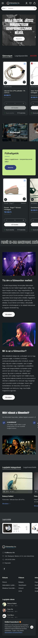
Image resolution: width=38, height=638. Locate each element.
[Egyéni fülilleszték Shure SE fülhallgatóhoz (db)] (7, 528)
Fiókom (21, 578)
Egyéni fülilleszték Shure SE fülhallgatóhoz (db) (17, 526)
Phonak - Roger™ (9, 203)
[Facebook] (4, 569)
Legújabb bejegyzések (11, 467)
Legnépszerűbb (21, 56)
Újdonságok (7, 56)
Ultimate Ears (8, 86)
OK (32, 627)
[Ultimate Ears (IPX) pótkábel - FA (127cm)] (15, 73)
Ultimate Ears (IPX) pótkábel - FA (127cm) (14, 92)
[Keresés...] (35, 8)
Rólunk (5, 578)
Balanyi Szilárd (7, 496)
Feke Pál (10, 609)
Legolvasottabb (29, 467)
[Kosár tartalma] (34, 3)
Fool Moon (10, 615)
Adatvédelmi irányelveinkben (13, 632)
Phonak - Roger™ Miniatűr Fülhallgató (12, 208)
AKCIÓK (33, 56)
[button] (5, 82)
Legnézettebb (6, 519)
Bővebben (8, 314)
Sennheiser (34, 203)
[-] (6, 103)
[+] (23, 103)
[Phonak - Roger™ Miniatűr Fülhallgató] (15, 190)
